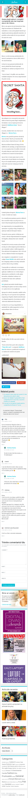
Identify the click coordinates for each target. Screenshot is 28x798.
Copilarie (17, 764)
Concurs (9, 764)
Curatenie (4, 766)
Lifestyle (11, 779)
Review (3, 784)
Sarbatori (13, 784)
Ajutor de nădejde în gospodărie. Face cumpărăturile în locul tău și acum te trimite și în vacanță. (14, 399)
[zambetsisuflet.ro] (14, 659)
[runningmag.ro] (14, 643)
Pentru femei (12, 782)
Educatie (3, 770)
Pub (24, 781)
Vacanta (16, 786)
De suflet (19, 768)
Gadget (13, 776)
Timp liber (8, 786)
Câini (8, 766)
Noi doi (8, 782)
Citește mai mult (6, 604)
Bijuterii (7, 762)
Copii (13, 764)
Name (3, 566)
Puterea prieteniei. (8, 739)
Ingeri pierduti (5, 779)
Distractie (24, 768)
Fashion (10, 773)
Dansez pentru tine (15, 766)
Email (3, 572)
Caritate (18, 762)
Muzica (4, 782)
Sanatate (8, 784)
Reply (3, 444)
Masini (23, 779)
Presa (20, 782)
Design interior (12, 768)
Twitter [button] (7, 387)
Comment (4, 550)
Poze (17, 782)
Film (15, 773)
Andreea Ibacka (14, 2)
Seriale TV (18, 784)
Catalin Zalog (11, 795)
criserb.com (21, 795)
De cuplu (5, 768)
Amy (6, 419)
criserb (7, 461)
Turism (12, 786)
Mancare (18, 779)
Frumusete (7, 776)
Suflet (3, 786)
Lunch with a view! (8, 723)
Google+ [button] (22, 382)
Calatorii (12, 762)
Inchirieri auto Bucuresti (12, 528)
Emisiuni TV (9, 770)
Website (4, 578)
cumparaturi (22, 764)
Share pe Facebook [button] (9, 382)
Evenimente (17, 770)
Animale (4, 762)
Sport (22, 784)
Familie (4, 773)
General (20, 775)
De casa (23, 766)
